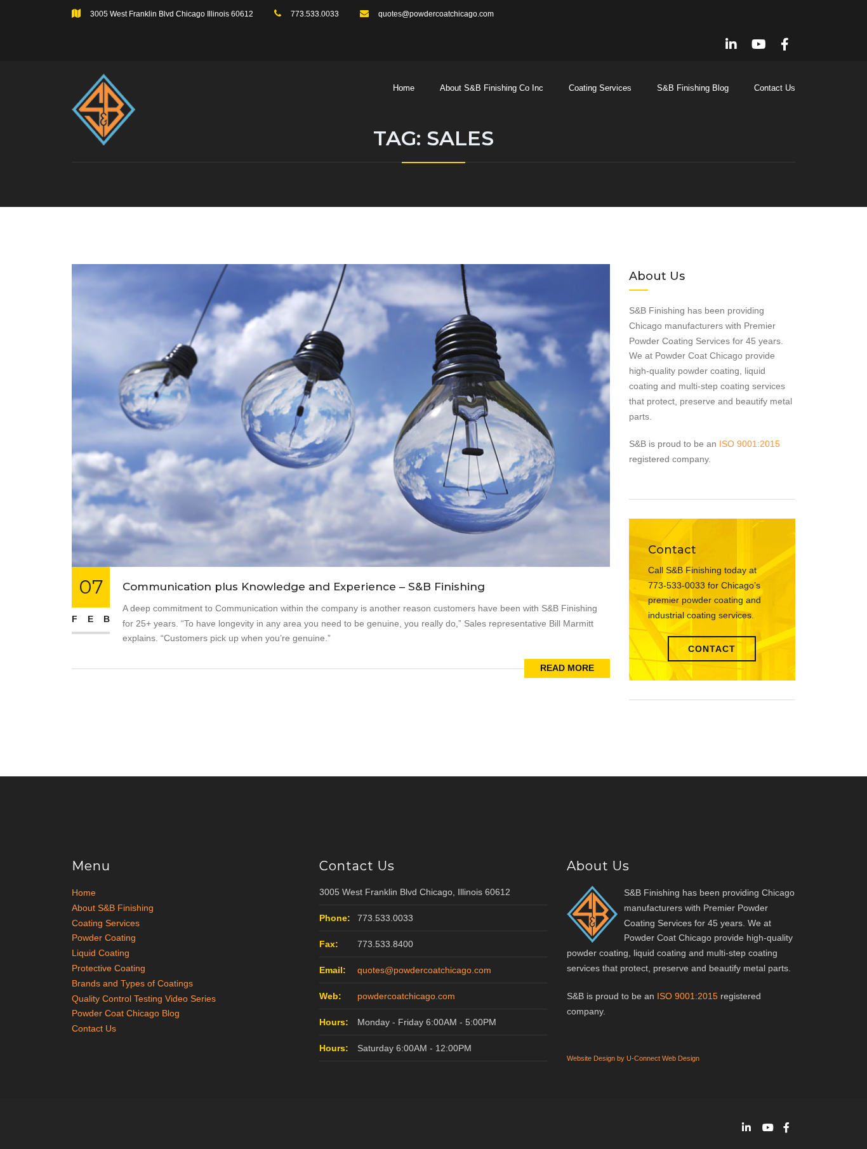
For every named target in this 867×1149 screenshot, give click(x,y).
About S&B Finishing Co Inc (491, 88)
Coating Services (600, 88)
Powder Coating (104, 938)
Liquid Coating (100, 953)
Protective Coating (108, 968)
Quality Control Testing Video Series (144, 998)
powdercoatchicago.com (406, 996)
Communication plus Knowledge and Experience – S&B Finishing (303, 586)
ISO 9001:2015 (749, 444)
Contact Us (774, 88)
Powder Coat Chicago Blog (126, 1013)
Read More (567, 668)
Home (403, 88)
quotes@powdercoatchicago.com (436, 14)
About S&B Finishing (113, 908)
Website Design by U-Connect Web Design (633, 1058)
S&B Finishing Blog (693, 88)
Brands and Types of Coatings (132, 983)
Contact (712, 649)
